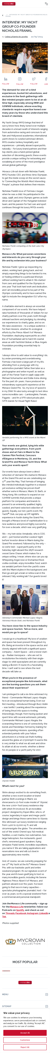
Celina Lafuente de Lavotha (16, 37)
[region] (25, 1031)
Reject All (25, 1047)
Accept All (25, 1033)
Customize (25, 1040)
